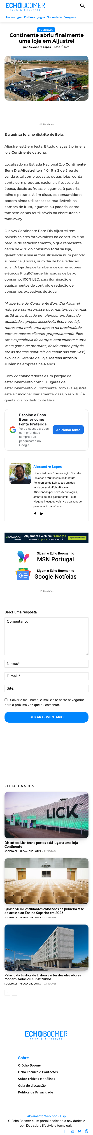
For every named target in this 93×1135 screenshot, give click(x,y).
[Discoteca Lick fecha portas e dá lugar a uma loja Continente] (46, 815)
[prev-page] (7, 993)
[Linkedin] (41, 512)
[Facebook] (35, 512)
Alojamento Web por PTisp (46, 1116)
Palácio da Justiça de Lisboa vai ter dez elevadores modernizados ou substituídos (43, 977)
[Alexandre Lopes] (20, 489)
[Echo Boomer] (25, 6)
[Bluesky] (79, 1131)
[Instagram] (72, 1131)
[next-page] (14, 993)
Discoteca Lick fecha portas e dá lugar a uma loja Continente (41, 844)
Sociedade (46, 29)
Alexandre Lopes (40, 47)
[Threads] (86, 1131)
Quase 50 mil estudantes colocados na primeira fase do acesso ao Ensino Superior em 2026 (44, 911)
